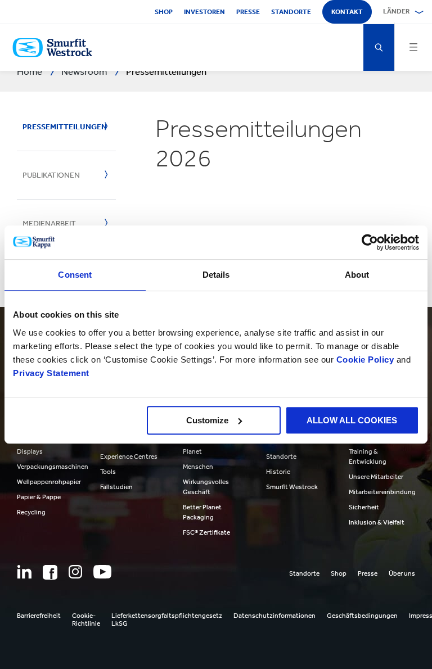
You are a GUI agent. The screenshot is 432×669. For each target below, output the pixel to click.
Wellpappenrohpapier (49, 482)
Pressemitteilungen (59, 127)
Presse (248, 12)
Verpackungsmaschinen (52, 467)
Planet (192, 451)
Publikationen (51, 175)
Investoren (204, 12)
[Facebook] (50, 572)
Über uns (402, 573)
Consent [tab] (75, 274)
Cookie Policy (365, 359)
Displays (30, 451)
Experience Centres (129, 456)
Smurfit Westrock (292, 487)
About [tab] (357, 274)
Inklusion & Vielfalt (376, 522)
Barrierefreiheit (39, 616)
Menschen (198, 467)
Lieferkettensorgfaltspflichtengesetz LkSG (166, 619)
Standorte (291, 12)
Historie (278, 472)
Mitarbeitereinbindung (382, 492)
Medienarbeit (49, 223)
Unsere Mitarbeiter (376, 477)
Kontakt (347, 12)
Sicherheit (364, 507)
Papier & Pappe (39, 497)
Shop (164, 12)
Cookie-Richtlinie (86, 619)
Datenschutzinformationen (274, 616)
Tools (108, 472)
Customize (207, 420)
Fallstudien (116, 487)
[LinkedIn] (24, 571)
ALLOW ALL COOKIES (352, 420)
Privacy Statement (51, 373)
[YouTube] (102, 571)
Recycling (31, 512)
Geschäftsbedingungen (362, 616)
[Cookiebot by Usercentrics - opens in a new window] (370, 242)
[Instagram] (75, 571)
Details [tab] (216, 274)
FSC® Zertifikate (206, 532)
